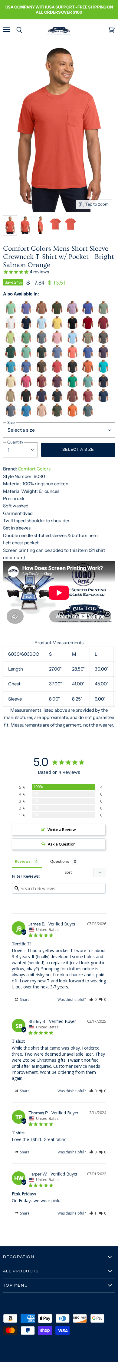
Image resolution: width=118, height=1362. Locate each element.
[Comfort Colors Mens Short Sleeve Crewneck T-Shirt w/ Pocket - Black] (72, 328)
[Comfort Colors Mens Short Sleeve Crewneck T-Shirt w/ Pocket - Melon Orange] (88, 371)
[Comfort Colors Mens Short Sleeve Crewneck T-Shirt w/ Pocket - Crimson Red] (88, 401)
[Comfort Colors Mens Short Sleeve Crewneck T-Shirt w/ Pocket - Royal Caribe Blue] (26, 415)
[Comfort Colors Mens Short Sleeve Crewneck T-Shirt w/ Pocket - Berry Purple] (57, 386)
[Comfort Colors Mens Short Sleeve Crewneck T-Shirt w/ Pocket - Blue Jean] (10, 415)
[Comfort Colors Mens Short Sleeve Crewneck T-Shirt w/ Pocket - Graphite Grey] (26, 401)
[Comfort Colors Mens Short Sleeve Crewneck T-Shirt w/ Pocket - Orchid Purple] (72, 313)
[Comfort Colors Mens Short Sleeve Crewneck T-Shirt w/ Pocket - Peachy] (41, 415)
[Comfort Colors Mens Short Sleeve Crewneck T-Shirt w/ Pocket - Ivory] (10, 386)
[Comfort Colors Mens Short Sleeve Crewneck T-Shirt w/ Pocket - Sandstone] (88, 342)
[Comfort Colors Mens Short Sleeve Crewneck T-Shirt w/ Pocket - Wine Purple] (103, 357)
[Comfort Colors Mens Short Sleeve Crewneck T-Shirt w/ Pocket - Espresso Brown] (41, 371)
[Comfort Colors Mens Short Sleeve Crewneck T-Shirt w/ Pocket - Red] (88, 328)
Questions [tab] (59, 861)
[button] (93, 999)
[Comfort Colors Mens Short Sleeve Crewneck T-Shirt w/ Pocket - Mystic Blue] (88, 313)
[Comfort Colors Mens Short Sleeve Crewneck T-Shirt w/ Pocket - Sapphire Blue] (10, 371)
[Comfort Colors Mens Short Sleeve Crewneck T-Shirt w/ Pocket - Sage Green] (57, 313)
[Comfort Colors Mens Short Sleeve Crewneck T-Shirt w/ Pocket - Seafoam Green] (88, 386)
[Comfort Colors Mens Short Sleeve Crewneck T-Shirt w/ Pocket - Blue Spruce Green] (41, 357)
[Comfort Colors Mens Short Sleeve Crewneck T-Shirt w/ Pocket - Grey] (103, 342)
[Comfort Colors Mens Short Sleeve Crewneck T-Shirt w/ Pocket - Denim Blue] (57, 401)
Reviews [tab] (23, 861)
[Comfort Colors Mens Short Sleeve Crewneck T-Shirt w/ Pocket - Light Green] (26, 342)
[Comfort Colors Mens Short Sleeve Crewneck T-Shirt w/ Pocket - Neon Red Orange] (72, 357)
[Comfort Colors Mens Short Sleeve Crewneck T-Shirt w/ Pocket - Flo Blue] (88, 357)
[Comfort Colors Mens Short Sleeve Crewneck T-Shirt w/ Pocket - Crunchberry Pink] (26, 386)
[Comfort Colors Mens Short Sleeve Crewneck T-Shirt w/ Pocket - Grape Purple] (41, 401)
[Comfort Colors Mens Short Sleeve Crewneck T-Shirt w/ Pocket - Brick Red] (41, 386)
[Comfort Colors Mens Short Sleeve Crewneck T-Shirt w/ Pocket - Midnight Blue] (103, 386)
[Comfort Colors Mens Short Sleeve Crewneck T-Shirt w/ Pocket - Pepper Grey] (72, 371)
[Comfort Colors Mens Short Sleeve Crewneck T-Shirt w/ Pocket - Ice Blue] (88, 415)
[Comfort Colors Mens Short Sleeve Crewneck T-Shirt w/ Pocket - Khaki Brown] (10, 401)
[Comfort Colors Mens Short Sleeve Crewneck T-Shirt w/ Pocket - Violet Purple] (26, 313)
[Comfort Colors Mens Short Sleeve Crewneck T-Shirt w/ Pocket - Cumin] (72, 401)
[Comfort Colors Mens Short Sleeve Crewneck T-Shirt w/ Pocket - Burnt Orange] (72, 415)
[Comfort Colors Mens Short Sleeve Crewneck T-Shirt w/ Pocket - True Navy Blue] (26, 328)
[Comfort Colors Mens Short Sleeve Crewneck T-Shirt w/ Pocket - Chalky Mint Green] (26, 357)
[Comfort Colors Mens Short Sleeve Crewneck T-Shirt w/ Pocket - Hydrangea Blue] (72, 342)
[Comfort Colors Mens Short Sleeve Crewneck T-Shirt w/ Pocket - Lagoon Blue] (103, 371)
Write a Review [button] (62, 829)
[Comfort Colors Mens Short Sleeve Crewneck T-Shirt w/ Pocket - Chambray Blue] (41, 328)
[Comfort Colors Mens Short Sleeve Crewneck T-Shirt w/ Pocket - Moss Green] (57, 415)
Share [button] (24, 999)
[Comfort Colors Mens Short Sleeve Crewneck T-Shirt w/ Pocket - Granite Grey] (41, 342)
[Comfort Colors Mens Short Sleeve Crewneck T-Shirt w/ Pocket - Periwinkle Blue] (26, 371)
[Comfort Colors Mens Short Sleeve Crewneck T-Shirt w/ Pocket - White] (10, 328)
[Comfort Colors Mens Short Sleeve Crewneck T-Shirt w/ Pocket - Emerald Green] (10, 357)
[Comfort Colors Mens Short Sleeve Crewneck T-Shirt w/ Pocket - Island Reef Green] (10, 313)
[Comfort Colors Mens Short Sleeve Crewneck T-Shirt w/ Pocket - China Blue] (103, 401)
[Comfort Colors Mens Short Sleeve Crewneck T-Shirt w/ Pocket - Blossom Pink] (57, 342)
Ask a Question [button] (62, 844)
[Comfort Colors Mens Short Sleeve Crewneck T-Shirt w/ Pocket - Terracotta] (41, 313)
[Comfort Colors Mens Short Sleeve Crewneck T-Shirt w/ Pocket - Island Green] (72, 386)
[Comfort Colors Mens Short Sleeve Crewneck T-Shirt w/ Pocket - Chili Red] (103, 328)
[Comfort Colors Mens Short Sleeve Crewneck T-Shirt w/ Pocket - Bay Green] (103, 313)
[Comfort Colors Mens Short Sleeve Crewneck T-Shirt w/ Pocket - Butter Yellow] (57, 328)
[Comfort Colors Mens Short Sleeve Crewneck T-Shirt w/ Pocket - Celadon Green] (10, 342)
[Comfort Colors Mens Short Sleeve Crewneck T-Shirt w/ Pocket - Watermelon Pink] (57, 371)
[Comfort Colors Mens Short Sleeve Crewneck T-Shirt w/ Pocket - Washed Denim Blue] (57, 357)
